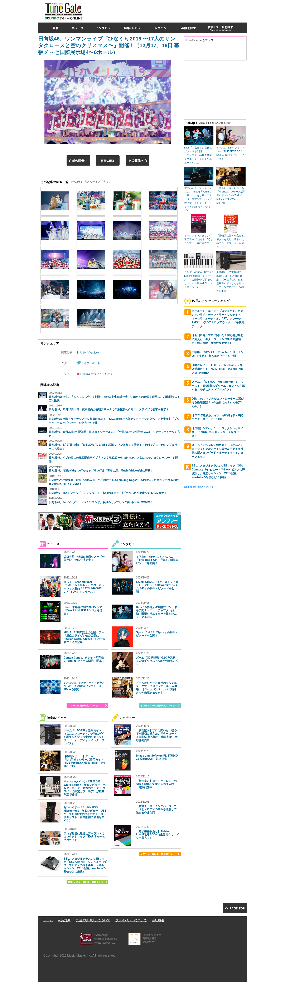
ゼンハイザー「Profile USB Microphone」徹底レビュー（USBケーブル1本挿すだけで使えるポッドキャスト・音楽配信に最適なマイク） (85, 814)
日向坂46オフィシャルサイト (98, 374)
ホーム (48, 920)
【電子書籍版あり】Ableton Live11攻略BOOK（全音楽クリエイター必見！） (157, 834)
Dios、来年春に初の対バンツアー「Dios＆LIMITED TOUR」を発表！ (84, 610)
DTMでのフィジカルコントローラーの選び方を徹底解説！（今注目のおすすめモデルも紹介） (218, 402)
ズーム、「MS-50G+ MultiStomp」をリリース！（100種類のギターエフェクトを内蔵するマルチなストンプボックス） (218, 385)
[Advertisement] (171, 10)
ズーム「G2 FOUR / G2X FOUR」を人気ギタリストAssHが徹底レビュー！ (157, 661)
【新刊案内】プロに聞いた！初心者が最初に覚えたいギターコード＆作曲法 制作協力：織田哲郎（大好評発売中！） (157, 735)
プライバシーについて (131, 920)
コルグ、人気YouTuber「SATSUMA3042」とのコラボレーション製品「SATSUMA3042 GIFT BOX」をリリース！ (84, 586)
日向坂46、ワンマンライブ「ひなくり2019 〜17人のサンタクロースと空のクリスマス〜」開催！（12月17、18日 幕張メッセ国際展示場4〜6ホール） (108, 45)
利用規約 (64, 920)
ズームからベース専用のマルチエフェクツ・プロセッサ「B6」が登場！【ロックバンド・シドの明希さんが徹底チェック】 (156, 687)
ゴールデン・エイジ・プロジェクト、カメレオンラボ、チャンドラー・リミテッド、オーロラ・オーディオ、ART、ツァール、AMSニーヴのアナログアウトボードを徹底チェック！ (218, 318)
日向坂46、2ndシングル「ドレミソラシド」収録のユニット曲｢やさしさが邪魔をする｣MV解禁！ (108, 492)
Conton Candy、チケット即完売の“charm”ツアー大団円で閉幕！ (84, 659)
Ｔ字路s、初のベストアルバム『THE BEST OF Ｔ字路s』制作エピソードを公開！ (157, 560)
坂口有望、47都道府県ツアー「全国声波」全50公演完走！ (84, 558)
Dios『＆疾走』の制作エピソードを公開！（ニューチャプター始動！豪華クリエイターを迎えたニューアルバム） (156, 612)
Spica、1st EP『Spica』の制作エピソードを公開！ (157, 634)
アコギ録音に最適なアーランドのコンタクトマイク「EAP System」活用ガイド (85, 836)
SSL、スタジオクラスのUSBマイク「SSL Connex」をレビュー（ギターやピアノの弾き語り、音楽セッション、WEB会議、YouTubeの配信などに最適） (85, 865)
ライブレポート (90, 363)
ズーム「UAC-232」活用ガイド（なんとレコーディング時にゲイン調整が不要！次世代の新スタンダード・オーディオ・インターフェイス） (84, 737)
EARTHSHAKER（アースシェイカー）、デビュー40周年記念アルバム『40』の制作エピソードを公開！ (157, 586)
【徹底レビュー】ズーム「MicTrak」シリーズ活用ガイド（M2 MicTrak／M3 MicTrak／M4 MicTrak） (84, 761)
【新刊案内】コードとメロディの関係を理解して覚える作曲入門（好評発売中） (156, 784)
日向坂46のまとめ (88, 352)
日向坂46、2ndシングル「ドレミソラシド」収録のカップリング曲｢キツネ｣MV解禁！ (101, 502)
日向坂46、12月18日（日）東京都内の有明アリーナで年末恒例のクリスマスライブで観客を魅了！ (109, 409)
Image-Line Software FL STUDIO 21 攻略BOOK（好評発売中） (157, 757)
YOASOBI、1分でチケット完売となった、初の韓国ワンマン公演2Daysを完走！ (84, 686)
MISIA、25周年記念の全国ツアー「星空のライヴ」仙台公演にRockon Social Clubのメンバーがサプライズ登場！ (85, 637)
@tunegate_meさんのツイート (201, 486)
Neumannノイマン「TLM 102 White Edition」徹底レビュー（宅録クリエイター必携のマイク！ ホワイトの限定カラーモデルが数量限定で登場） (85, 788)
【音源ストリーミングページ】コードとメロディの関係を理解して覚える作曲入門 (156, 809)
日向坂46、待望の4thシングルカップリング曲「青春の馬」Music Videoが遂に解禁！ (101, 470)
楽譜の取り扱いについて (93, 920)
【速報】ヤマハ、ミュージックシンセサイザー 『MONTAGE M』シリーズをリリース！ (217, 432)
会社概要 (158, 920)
